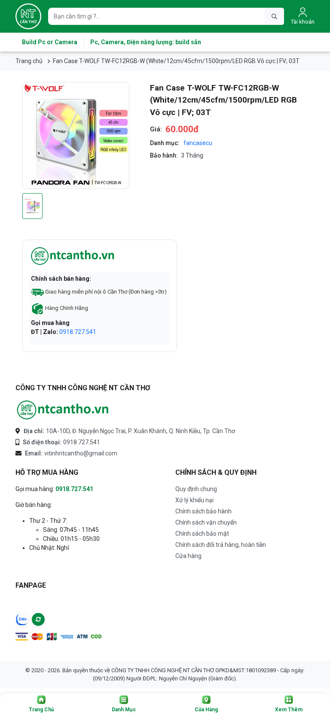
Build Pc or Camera (49, 42)
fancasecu (197, 143)
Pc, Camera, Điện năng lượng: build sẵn (145, 42)
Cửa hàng (188, 555)
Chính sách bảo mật (202, 533)
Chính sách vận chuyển (206, 522)
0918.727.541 (77, 331)
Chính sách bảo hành (203, 511)
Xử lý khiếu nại (194, 500)
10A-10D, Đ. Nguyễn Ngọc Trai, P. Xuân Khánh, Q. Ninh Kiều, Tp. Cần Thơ (129, 431)
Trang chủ (29, 61)
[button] (41, 704)
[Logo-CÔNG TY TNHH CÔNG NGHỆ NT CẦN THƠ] (62, 410)
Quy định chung (196, 488)
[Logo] (28, 16)
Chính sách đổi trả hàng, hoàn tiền (220, 544)
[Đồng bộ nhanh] (38, 619)
